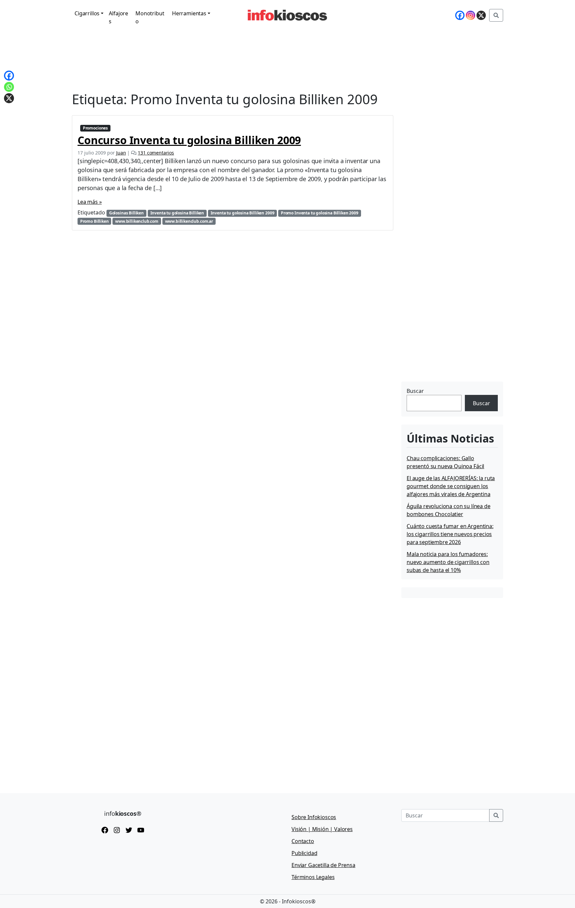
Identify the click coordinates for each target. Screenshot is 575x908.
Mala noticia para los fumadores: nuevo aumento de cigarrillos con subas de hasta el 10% (448, 562)
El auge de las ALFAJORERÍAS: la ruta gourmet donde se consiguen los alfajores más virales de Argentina (451, 486)
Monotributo (149, 17)
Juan (121, 153)
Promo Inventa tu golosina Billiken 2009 (319, 213)
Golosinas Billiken (126, 213)
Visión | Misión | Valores (322, 829)
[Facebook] (460, 15)
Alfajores (118, 17)
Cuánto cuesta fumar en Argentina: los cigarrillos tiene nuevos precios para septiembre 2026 (450, 534)
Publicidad (304, 853)
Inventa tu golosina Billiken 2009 (243, 213)
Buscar (415, 391)
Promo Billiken (94, 221)
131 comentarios (156, 153)
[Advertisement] (451, 338)
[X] (481, 15)
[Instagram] (470, 15)
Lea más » (90, 201)
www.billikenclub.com (136, 221)
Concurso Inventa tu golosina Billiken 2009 (189, 140)
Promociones (95, 128)
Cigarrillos (87, 13)
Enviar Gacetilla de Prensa (323, 865)
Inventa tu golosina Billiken (177, 213)
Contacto (302, 841)
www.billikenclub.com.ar (189, 221)
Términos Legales (312, 877)
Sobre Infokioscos (313, 817)
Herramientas (189, 13)
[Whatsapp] (9, 87)
